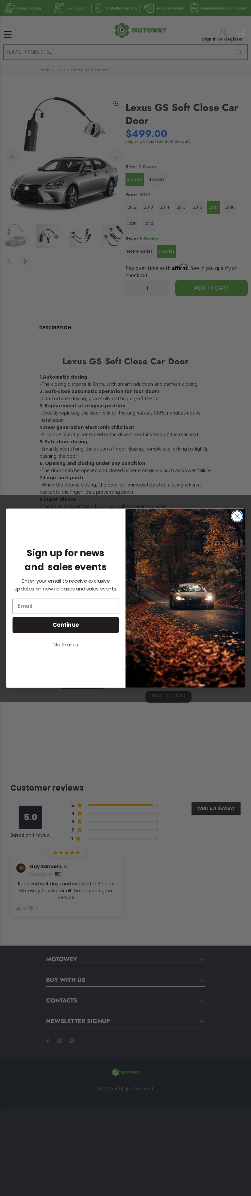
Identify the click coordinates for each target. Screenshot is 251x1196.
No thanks (66, 644)
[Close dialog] (237, 516)
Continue (66, 624)
